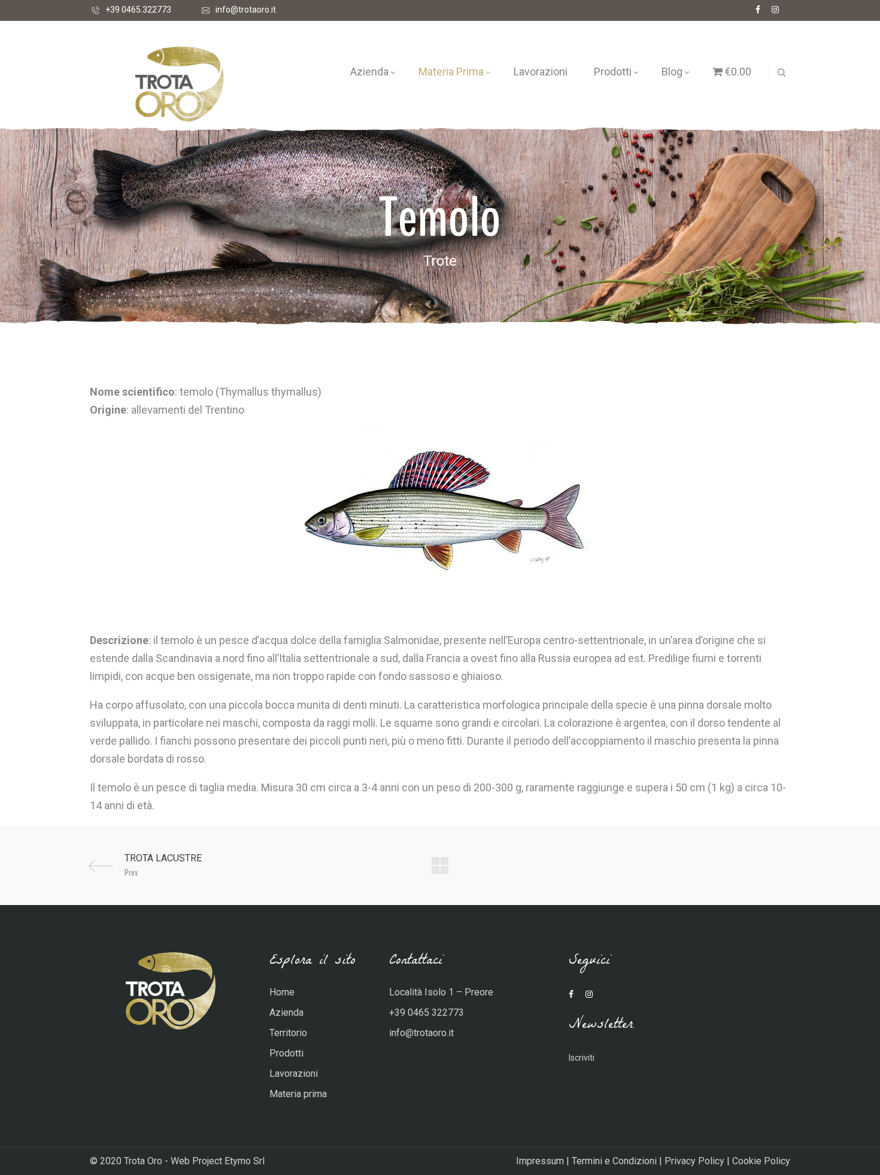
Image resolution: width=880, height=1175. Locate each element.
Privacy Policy (694, 1161)
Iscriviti (581, 1057)
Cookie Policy (761, 1161)
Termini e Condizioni (614, 1161)
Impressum (540, 1161)
